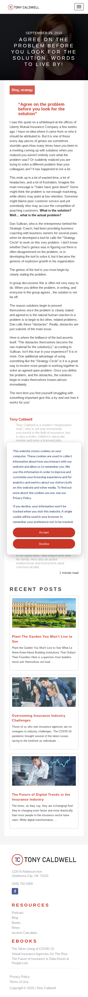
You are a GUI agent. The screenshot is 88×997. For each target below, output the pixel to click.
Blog (15, 917)
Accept (44, 532)
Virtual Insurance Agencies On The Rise (39, 954)
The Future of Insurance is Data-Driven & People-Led (40, 961)
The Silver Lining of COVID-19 (33, 949)
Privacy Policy (20, 976)
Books (16, 922)
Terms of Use (19, 982)
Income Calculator (24, 933)
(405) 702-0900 (22, 883)
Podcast (17, 912)
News (16, 927)
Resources (31, 905)
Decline (44, 543)
